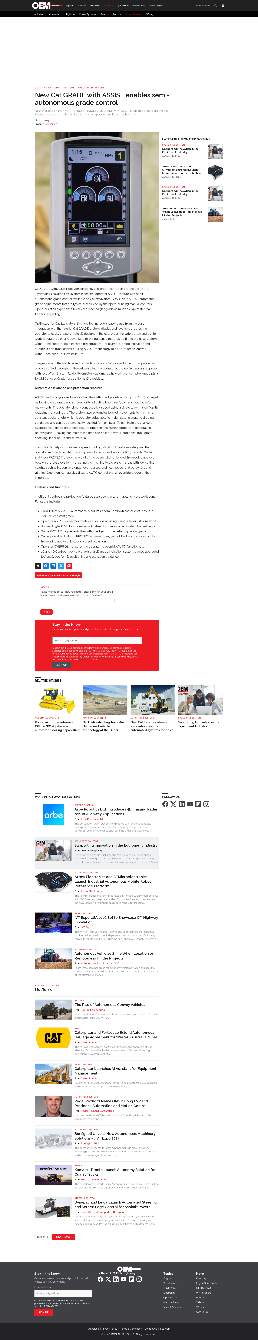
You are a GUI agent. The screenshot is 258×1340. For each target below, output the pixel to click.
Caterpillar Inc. (49, 124)
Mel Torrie (43, 989)
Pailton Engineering (93, 1010)
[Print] (38, 566)
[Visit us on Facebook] (165, 804)
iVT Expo (86, 927)
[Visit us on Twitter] (173, 804)
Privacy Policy (105, 659)
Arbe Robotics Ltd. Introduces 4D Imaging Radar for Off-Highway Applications (116, 811)
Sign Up (61, 665)
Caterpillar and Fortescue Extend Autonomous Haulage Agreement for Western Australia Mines (116, 1034)
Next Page (63, 1236)
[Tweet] (61, 566)
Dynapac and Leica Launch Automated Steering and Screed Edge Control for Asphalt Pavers (116, 1204)
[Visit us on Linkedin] (182, 804)
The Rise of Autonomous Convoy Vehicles (110, 1004)
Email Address (61, 634)
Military (79, 1000)
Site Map (165, 1328)
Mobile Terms (85, 659)
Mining (78, 1028)
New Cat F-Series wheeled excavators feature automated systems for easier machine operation (152, 726)
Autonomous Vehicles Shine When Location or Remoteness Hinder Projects (182, 212)
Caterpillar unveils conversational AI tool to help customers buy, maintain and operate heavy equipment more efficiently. (116, 1084)
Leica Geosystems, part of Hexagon (102, 1212)
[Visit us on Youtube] (190, 804)
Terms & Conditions (131, 1328)
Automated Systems (91, 87)
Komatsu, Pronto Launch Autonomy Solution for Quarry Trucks (115, 1172)
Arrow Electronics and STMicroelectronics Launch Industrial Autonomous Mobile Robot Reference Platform (181, 170)
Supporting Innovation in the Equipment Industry (180, 150)
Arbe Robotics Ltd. (92, 819)
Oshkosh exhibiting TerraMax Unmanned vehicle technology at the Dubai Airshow (103, 726)
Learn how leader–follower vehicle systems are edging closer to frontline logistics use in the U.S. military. (116, 1016)
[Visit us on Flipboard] (198, 804)
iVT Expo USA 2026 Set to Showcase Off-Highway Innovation (116, 919)
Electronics (43, 87)
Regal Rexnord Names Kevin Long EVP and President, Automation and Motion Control (111, 1103)
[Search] (215, 6)
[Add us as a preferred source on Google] (69, 566)
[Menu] (223, 6)
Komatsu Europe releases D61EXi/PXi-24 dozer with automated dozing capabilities (57, 726)
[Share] (46, 566)
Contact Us (151, 1328)
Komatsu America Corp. (95, 1179)
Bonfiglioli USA (90, 1143)
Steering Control (85, 1198)
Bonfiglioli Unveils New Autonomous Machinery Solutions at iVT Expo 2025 (115, 1135)
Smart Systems (65, 87)
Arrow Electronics (91, 891)
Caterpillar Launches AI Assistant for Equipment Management (115, 1070)
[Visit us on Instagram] (206, 804)
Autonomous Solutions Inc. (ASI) (100, 963)
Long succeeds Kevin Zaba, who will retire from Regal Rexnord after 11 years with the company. (115, 1117)
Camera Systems (84, 805)
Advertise (93, 1328)
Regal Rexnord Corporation (97, 1111)
